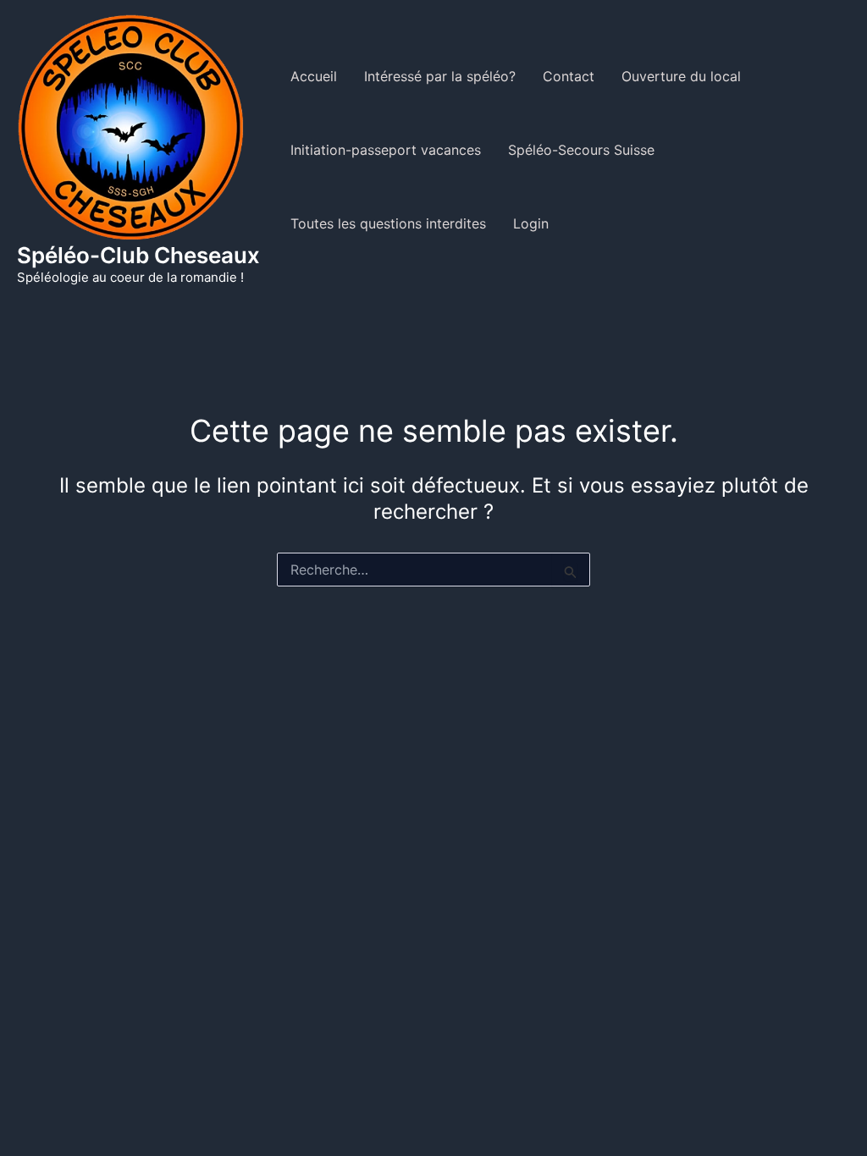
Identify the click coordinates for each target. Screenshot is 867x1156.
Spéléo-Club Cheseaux (138, 255)
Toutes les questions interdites (388, 223)
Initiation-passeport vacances (385, 149)
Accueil (313, 76)
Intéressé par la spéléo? (440, 76)
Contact (568, 76)
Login (531, 223)
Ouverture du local (681, 76)
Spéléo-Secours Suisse (581, 149)
